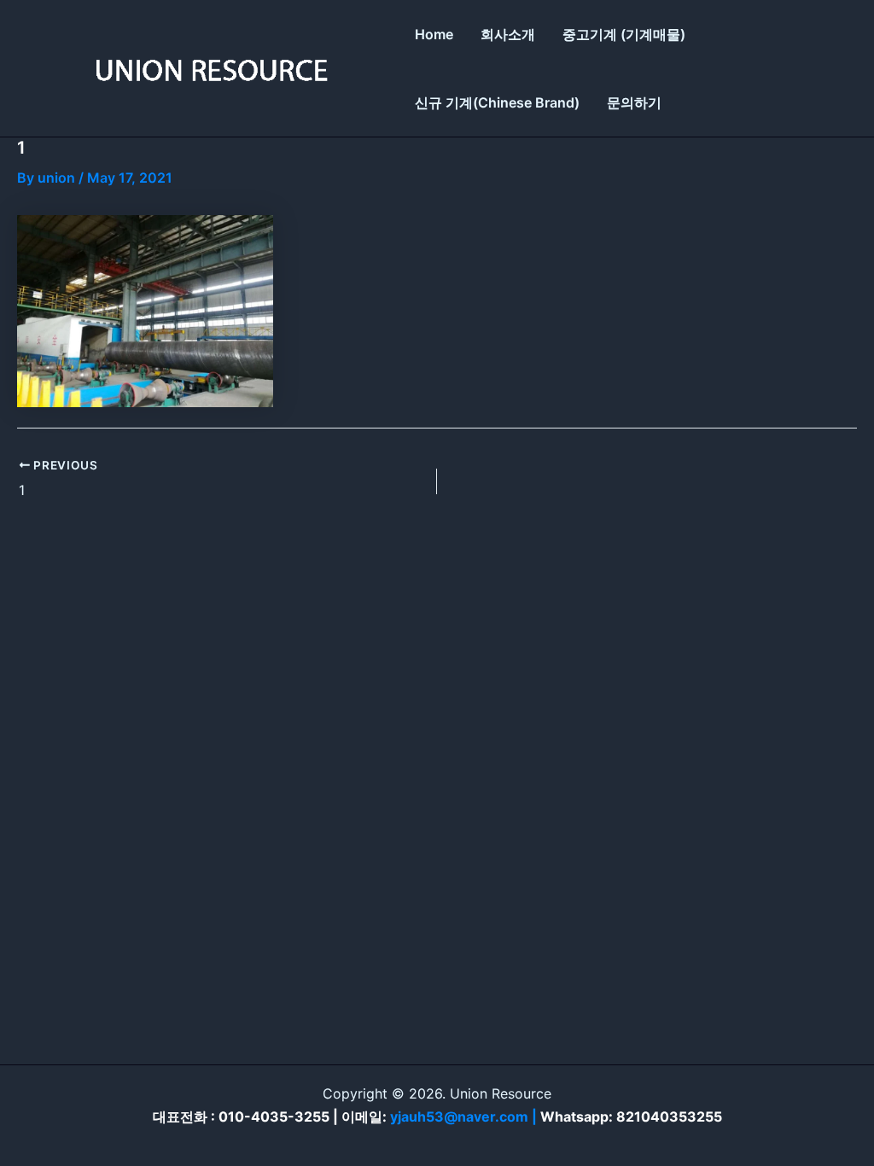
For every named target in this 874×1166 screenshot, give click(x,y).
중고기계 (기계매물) (623, 34)
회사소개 (508, 34)
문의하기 (634, 102)
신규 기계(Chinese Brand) (497, 102)
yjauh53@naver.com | (465, 1116)
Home (434, 34)
